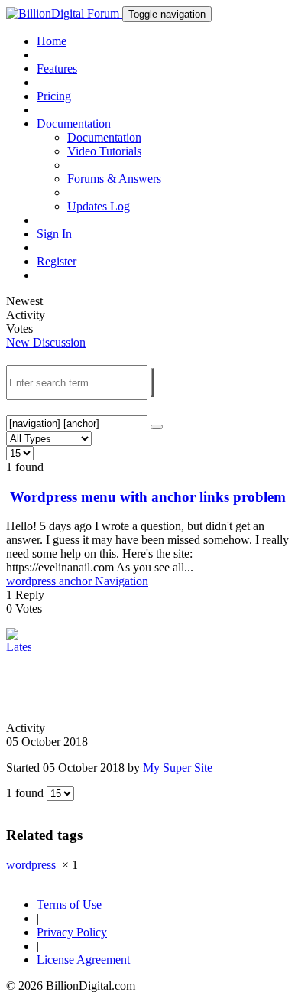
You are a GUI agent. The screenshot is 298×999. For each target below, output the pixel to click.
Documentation (104, 137)
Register (56, 261)
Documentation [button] (74, 123)
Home (51, 40)
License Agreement (83, 959)
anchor (77, 580)
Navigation (121, 580)
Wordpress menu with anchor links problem (148, 497)
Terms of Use (69, 904)
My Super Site (177, 767)
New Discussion (46, 342)
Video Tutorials (104, 151)
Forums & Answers (114, 178)
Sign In (54, 233)
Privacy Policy (72, 932)
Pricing (54, 96)
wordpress (32, 580)
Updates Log (98, 206)
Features (57, 68)
